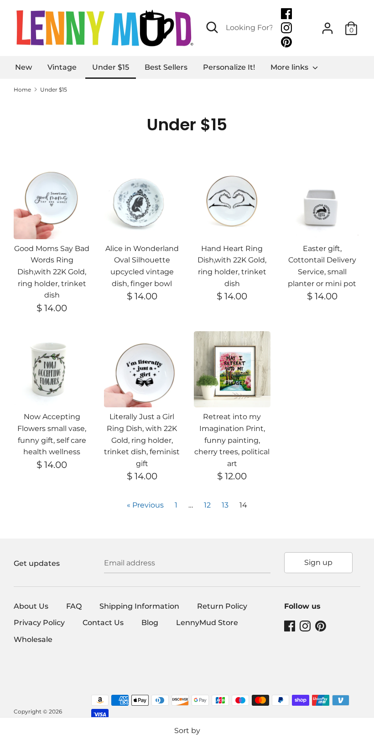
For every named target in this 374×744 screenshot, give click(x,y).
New (23, 67)
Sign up (318, 562)
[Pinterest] (287, 42)
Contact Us (103, 622)
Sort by (187, 730)
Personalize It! (229, 67)
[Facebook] (287, 14)
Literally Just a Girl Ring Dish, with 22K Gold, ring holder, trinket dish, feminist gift (142, 439)
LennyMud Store (207, 622)
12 (207, 505)
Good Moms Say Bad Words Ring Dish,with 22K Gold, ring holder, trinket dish (51, 271)
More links (290, 67)
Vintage (62, 67)
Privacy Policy (39, 622)
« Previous (145, 505)
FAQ (74, 606)
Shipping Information (139, 606)
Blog (149, 622)
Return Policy (222, 606)
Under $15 (110, 67)
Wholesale (33, 639)
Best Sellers (166, 67)
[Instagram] (287, 28)
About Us (31, 606)
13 (225, 505)
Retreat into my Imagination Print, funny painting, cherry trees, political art (232, 439)
